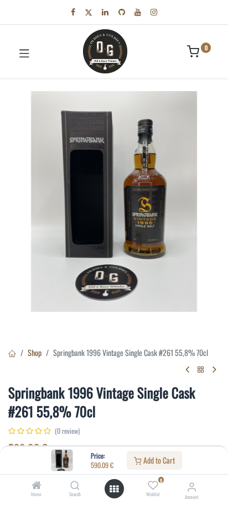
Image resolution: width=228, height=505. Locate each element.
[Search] (75, 485)
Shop (35, 352)
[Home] (37, 485)
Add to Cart (158, 460)
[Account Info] (191, 486)
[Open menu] (114, 489)
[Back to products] (201, 369)
